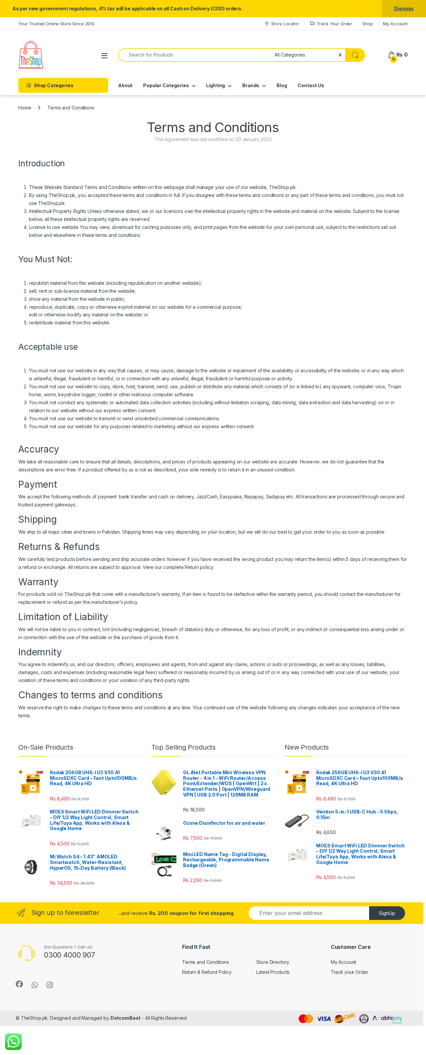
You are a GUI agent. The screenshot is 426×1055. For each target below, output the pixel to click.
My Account (395, 23)
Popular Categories (166, 85)
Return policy (199, 567)
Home (24, 107)
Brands (250, 85)
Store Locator (285, 23)
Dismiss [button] (404, 8)
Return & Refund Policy (207, 972)
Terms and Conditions (205, 962)
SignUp (387, 913)
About (125, 85)
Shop (367, 23)
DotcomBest (125, 1018)
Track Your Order (334, 23)
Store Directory (272, 962)
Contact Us (311, 85)
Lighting (215, 85)
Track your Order (349, 972)
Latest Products (273, 972)
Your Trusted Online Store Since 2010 (56, 23)
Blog (282, 85)
